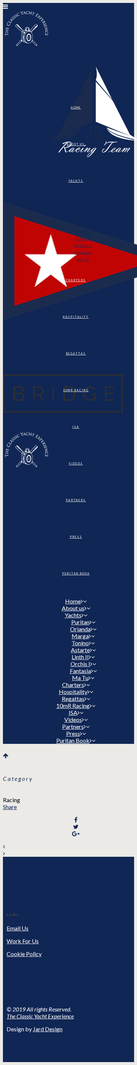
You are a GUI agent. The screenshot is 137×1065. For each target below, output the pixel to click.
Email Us (17, 928)
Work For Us (23, 940)
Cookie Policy (24, 953)
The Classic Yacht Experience (40, 1016)
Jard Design (47, 1028)
